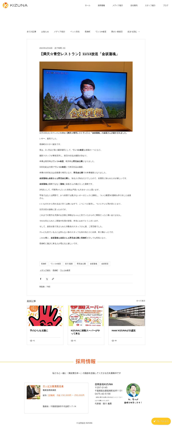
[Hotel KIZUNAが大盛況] (127, 316)
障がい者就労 (117, 32)
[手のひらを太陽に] (45, 316)
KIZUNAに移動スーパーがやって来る (85, 332)
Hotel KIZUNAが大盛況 (124, 330)
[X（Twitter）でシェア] (47, 279)
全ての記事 (31, 32)
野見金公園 (81, 264)
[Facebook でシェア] (40, 279)
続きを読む (132, 32)
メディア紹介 (59, 32)
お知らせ (45, 32)
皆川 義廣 (69, 264)
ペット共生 (75, 32)
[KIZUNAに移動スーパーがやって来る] (86, 316)
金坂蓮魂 (93, 264)
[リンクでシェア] (53, 279)
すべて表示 (140, 301)
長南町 (87, 32)
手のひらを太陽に (39, 330)
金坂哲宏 (104, 264)
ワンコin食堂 (100, 32)
